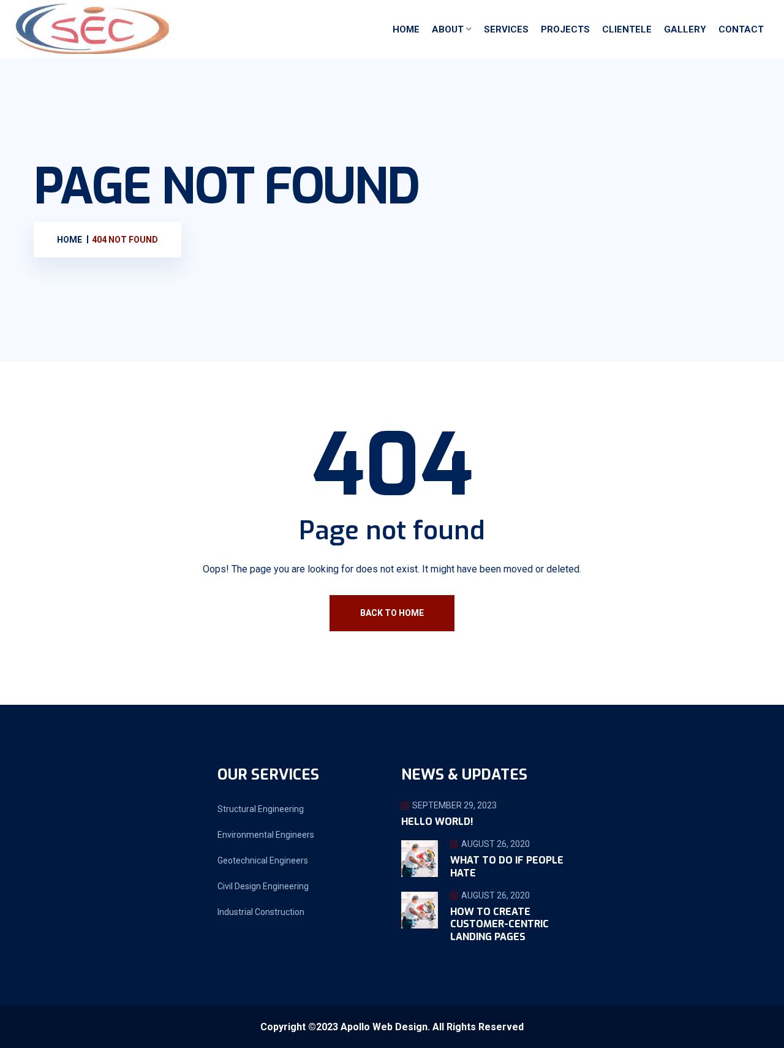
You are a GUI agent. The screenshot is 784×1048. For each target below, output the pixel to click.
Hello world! (437, 821)
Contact (741, 29)
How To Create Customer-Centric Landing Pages (499, 924)
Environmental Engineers (265, 835)
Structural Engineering (260, 809)
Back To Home (392, 613)
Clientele (627, 29)
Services (506, 29)
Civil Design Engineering (263, 886)
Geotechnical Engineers (262, 860)
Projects (565, 29)
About (448, 29)
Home (406, 29)
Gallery (685, 29)
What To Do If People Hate (507, 866)
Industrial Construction (260, 912)
